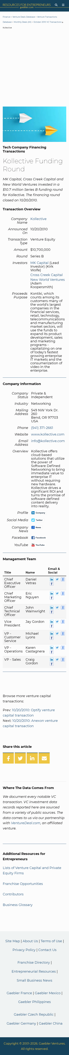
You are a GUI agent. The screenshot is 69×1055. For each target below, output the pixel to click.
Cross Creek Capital (46, 275)
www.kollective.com (47, 434)
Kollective (38, 219)
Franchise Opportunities (23, 884)
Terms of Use (51, 941)
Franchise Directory (33, 963)
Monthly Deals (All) (22, 22)
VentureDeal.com (25, 823)
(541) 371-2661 (42, 428)
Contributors (13, 894)
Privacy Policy (24, 950)
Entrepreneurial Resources (34, 972)
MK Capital (39, 263)
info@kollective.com (48, 441)
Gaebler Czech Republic (34, 1015)
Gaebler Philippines (34, 1002)
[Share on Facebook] (8, 758)
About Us (30, 941)
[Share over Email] (44, 758)
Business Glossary (18, 905)
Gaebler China (51, 1023)
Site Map (12, 941)
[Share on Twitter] (20, 758)
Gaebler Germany (21, 1023)
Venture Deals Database (24, 17)
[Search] (56, 5)
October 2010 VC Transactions (47, 22)
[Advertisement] (34, 68)
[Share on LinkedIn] (32, 758)
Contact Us (47, 950)
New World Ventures (47, 280)
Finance (6, 17)
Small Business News (34, 980)
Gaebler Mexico (48, 993)
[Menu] (63, 5)
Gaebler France (19, 993)
